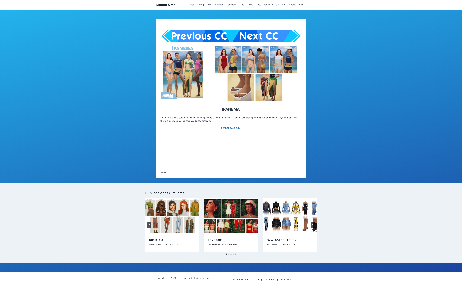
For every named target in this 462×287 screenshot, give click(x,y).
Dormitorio (232, 4)
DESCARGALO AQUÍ (231, 128)
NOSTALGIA (156, 240)
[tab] (226, 254)
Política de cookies (203, 278)
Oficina (249, 4)
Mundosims (156, 245)
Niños (258, 4)
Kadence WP (287, 279)
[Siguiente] (313, 225)
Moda (193, 4)
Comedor (219, 4)
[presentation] (172, 216)
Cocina (209, 4)
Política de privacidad (181, 278)
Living (201, 4)
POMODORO (215, 240)
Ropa (163, 172)
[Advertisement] (179, 26)
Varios (301, 4)
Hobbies (292, 4)
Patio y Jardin (278, 4)
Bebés (267, 4)
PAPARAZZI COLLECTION (281, 240)
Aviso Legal (163, 278)
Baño (241, 4)
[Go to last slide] (149, 225)
